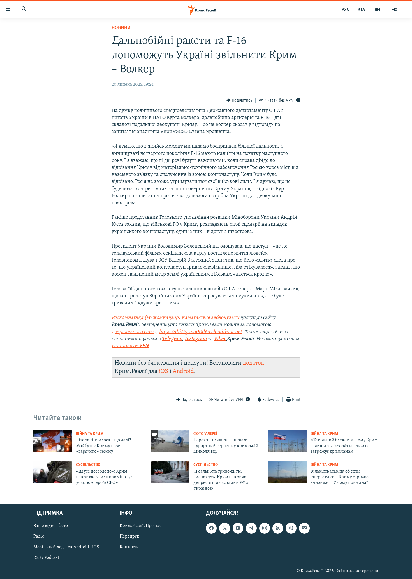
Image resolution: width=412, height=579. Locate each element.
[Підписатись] (304, 528)
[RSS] (277, 528)
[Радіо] (394, 9)
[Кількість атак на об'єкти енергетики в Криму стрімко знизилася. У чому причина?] (287, 472)
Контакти (129, 547)
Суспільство (88, 465)
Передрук (129, 536)
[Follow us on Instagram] (264, 528)
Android (183, 371)
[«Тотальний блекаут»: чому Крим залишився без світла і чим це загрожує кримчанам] (287, 441)
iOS (163, 371)
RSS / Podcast (46, 558)
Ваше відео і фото (50, 526)
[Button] (239, 100)
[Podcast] (291, 528)
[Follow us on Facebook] (211, 528)
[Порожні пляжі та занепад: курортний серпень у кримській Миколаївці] (170, 441)
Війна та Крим (90, 434)
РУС (345, 9)
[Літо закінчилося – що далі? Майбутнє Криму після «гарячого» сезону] (52, 441)
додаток (253, 363)
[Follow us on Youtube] (238, 528)
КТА (361, 9)
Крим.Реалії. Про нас (140, 526)
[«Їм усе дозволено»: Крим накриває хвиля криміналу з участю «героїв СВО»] (52, 472)
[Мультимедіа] (377, 9)
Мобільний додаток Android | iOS (66, 547)
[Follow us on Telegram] (251, 528)
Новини (121, 28)
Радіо (38, 536)
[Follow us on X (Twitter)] (224, 528)
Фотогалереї (205, 434)
